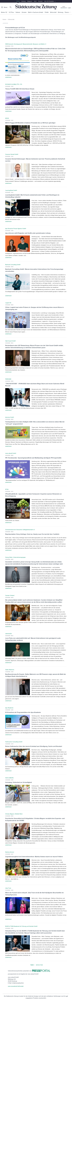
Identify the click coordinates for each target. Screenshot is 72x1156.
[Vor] (70, 12)
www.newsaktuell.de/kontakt (15, 986)
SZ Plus (11, 12)
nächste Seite (39, 965)
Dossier (40, 1)
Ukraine (24, 12)
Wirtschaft (53, 12)
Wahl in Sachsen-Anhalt (35, 12)
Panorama (68, 12)
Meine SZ (4, 12)
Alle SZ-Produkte (49, 1)
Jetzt (35, 1)
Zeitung (23, 1)
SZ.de (18, 1)
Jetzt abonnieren (64, 7)
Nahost (18, 12)
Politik (47, 12)
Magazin (29, 1)
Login (69, 7)
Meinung (60, 12)
